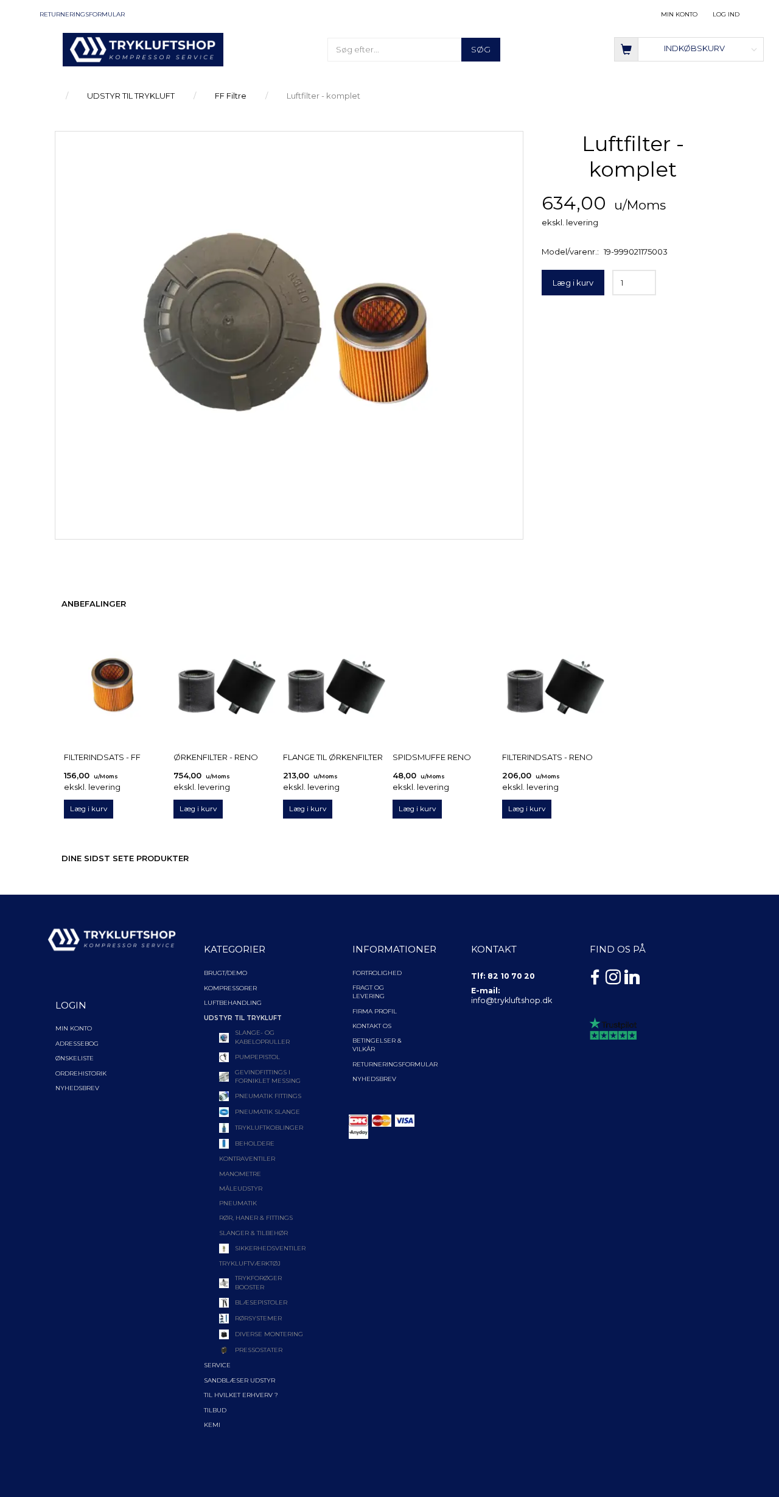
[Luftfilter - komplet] (289, 332)
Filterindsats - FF (102, 757)
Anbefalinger (93, 603)
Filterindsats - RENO (547, 757)
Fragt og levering (368, 992)
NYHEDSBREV (374, 1079)
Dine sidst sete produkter (125, 858)
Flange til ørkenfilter (333, 757)
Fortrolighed (377, 973)
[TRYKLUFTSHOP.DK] (143, 49)
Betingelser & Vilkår (377, 1045)
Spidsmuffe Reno (432, 757)
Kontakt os (371, 1026)
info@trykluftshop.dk (511, 1000)
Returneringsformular (82, 14)
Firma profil (374, 1011)
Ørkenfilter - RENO (215, 757)
